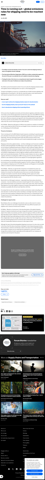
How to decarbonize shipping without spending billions (16, 107)
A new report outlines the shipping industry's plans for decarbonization (20, 102)
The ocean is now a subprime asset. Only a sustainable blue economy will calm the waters (33, 416)
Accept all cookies (34, 470)
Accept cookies (22, 254)
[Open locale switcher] (1, 476)
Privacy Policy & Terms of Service (22, 472)
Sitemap (22, 475)
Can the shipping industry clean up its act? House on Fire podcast (18, 104)
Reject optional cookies (34, 473)
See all (42, 357)
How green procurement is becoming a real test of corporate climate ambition (11, 395)
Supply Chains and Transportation (11, 6)
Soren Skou (3, 58)
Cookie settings (34, 477)
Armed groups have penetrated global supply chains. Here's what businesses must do (32, 375)
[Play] (3, 63)
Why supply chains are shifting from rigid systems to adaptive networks (11, 416)
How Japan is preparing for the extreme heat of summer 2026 (11, 374)
